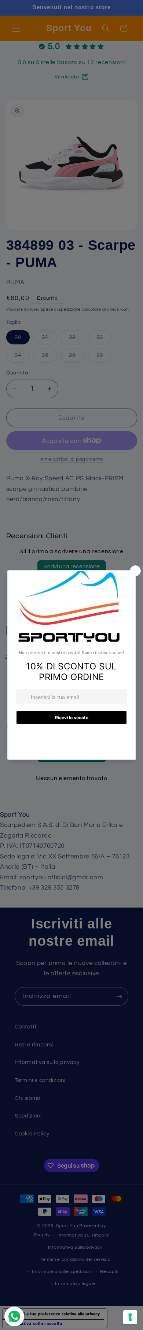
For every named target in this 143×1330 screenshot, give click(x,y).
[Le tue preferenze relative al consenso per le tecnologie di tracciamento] (130, 1317)
